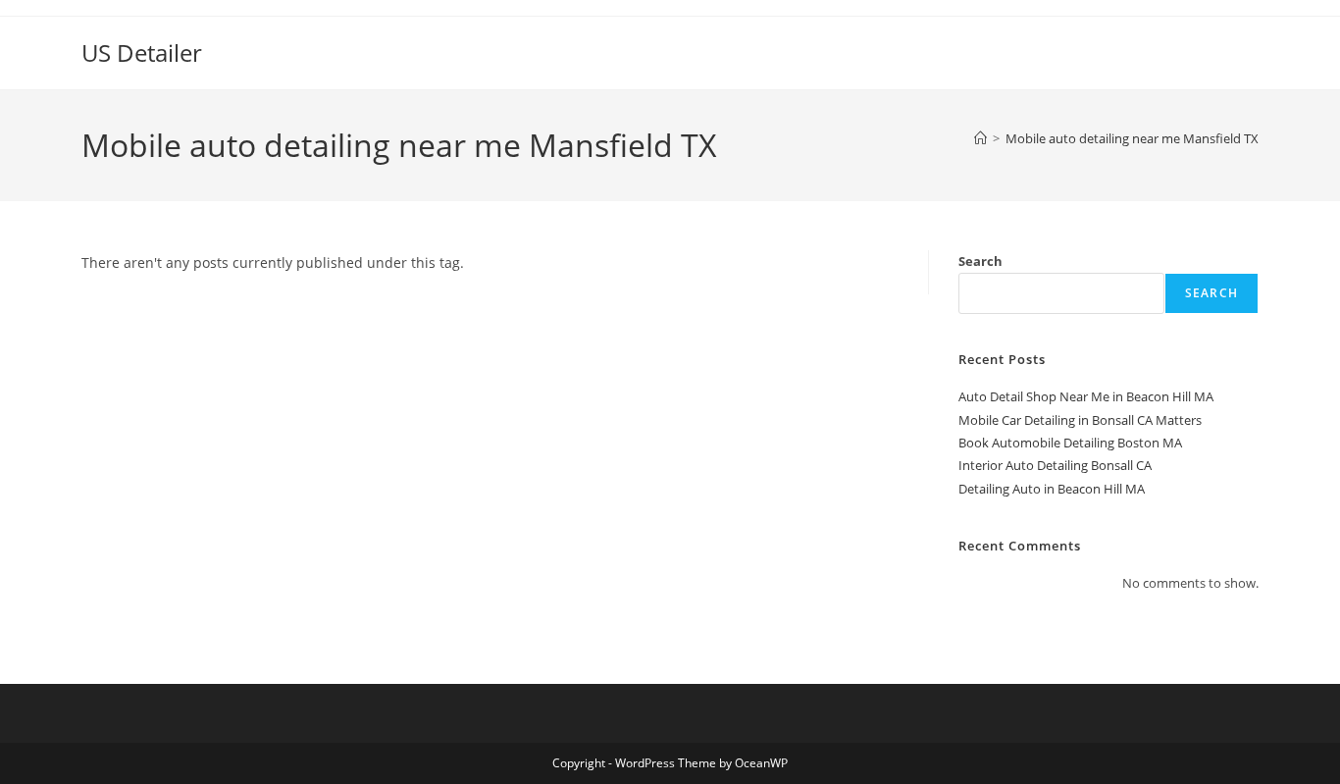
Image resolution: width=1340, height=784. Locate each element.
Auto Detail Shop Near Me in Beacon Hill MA (1085, 396)
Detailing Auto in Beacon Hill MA (1051, 488)
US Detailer (141, 52)
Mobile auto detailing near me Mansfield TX (1132, 138)
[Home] (980, 138)
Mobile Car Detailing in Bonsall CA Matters (1080, 420)
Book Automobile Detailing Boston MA (1070, 442)
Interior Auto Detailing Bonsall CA (1055, 465)
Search (980, 261)
